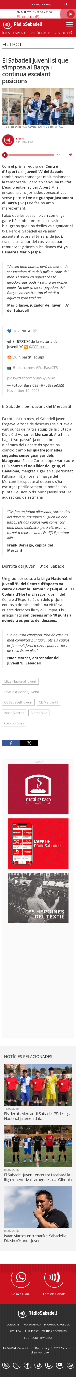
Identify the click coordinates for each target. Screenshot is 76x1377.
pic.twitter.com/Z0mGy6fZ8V (31, 378)
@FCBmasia (39, 346)
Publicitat (32, 1331)
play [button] (5, 155)
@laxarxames (24, 367)
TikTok (38, 1365)
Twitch (49, 1365)
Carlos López (14, 723)
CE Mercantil (48, 702)
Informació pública (57, 1324)
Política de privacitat (38, 1338)
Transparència (31, 1324)
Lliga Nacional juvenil (20, 681)
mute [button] (71, 155)
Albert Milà (39, 713)
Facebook (27, 1365)
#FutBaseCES (47, 367)
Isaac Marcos (14, 713)
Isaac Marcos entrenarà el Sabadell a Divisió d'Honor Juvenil (35, 1238)
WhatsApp (70, 1365)
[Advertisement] (38, 952)
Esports (20, 138)
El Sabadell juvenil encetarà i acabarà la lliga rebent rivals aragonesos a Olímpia (38, 1177)
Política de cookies (54, 1331)
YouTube (59, 1365)
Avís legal (16, 1331)
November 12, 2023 (23, 390)
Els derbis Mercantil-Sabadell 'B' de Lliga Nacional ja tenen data (37, 1116)
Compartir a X (29, 743)
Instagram (6, 1365)
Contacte (12, 1324)
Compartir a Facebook (11, 743)
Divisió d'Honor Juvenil (21, 692)
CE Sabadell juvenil (18, 702)
